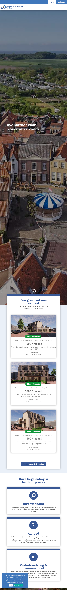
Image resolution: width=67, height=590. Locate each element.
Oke (11, 585)
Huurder (52, 2)
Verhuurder (61, 2)
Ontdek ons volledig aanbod (33, 464)
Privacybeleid (18, 585)
